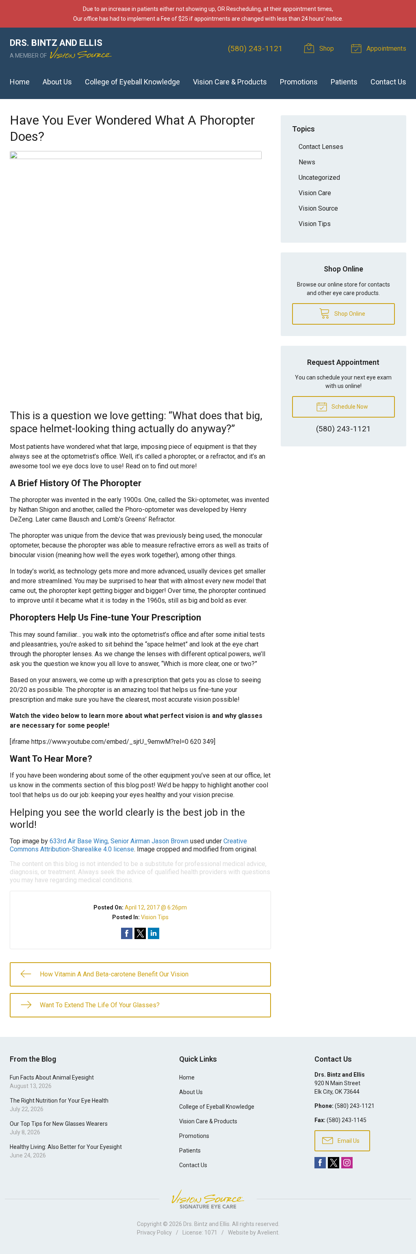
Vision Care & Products (230, 82)
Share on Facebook (126, 933)
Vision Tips (155, 917)
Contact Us (388, 82)
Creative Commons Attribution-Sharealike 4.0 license (128, 845)
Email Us (348, 1141)
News (307, 162)
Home (20, 82)
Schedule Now (349, 406)
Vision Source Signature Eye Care (208, 1199)
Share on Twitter (140, 933)
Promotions (299, 82)
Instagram (347, 1162)
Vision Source (318, 208)
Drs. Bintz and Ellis (206, 1224)
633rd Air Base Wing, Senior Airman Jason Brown (119, 841)
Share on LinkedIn (153, 933)
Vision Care (315, 193)
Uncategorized (319, 177)
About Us (57, 82)
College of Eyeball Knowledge (132, 82)
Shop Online (349, 313)
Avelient (267, 1232)
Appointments (385, 48)
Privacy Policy (154, 1232)
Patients (344, 82)
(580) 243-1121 (255, 48)
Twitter (333, 1162)
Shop (326, 48)
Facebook (320, 1162)
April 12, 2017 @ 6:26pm (156, 907)
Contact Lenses (321, 147)
